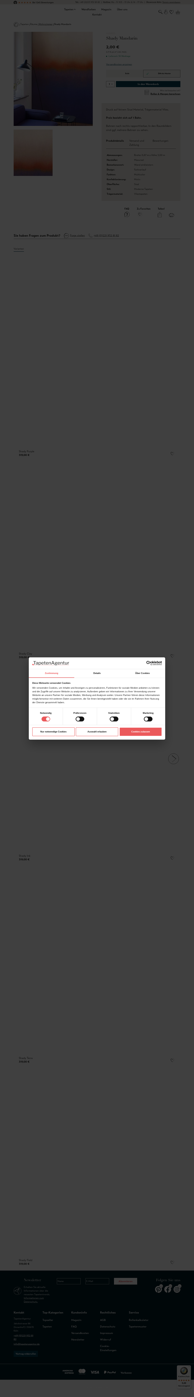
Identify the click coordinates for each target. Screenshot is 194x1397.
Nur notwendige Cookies (53, 731)
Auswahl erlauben (97, 731)
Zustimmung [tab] (51, 673)
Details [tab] (97, 673)
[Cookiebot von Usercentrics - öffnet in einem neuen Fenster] (148, 663)
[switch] (80, 719)
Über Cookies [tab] (142, 673)
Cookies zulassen (140, 731)
